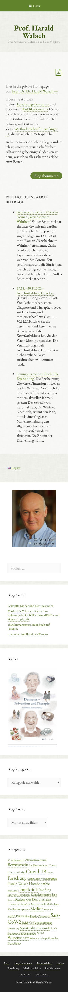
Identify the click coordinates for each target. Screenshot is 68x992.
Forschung (17, 878)
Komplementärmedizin (44, 895)
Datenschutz (42, 974)
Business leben (44, 963)
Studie (53, 928)
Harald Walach (18, 883)
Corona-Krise (16, 872)
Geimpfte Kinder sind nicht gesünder (30, 606)
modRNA (48, 909)
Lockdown (12, 904)
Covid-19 (36, 871)
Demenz (50, 872)
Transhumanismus (27, 932)
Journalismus (23, 894)
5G (9, 860)
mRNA (11, 915)
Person (60, 963)
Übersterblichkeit (14, 943)
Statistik (44, 928)
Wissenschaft (18, 937)
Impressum (25, 974)
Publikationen (53, 968)
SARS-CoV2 (29, 923)
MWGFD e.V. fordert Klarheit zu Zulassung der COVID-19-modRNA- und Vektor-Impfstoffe (34, 615)
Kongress (11, 899)
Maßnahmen (53, 904)
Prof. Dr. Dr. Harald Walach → (35, 91)
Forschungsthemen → (33, 104)
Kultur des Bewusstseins (33, 899)
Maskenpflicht (24, 904)
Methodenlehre (32, 968)
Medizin (37, 909)
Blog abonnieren (46, 175)
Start (6, 963)
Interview (12, 894)
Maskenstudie (38, 904)
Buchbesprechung (38, 865)
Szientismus (13, 932)
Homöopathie (39, 883)
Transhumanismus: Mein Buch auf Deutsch (29, 626)
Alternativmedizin (36, 860)
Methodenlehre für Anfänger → (32, 131)
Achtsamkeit (18, 860)
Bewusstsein (18, 865)
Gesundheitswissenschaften (42, 878)
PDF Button (59, 72)
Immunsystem (13, 890)
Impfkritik (28, 889)
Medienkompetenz (19, 909)
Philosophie (22, 916)
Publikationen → (35, 109)
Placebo (34, 915)
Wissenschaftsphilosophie (44, 938)
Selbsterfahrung (44, 922)
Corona (53, 865)
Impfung (45, 889)
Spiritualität (29, 927)
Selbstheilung (13, 928)
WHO (40, 933)
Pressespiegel (44, 915)
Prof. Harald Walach (34, 31)
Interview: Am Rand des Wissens (28, 634)
